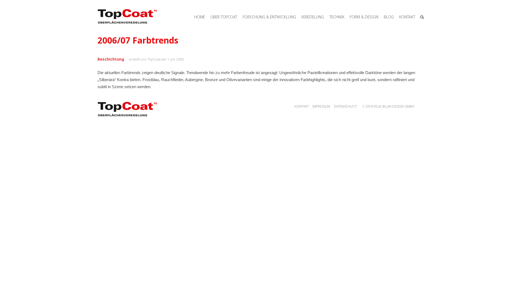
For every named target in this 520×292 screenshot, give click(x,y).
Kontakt (301, 106)
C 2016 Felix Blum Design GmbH (388, 106)
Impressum (321, 106)
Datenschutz (345, 106)
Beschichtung (111, 59)
